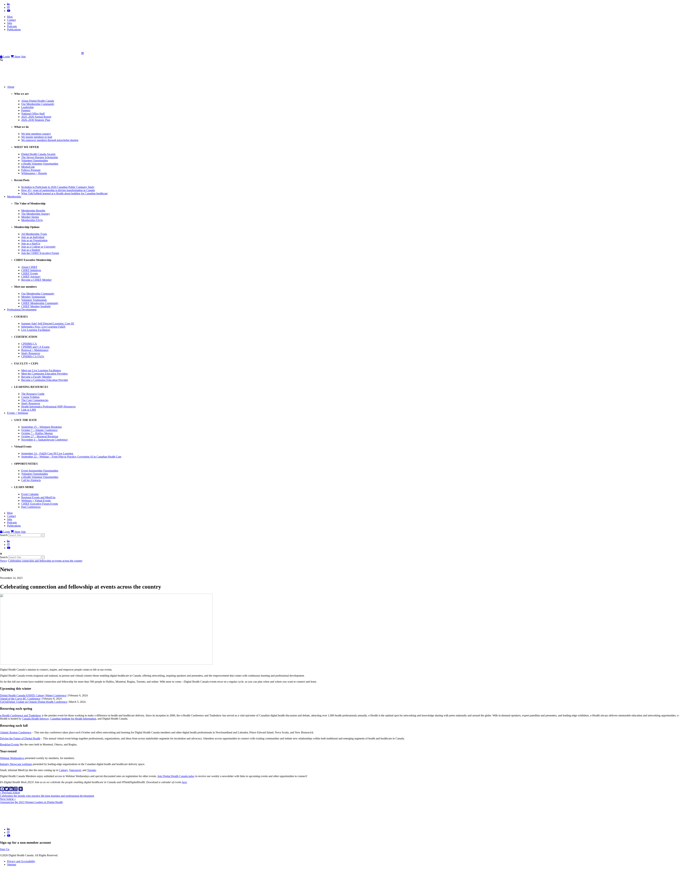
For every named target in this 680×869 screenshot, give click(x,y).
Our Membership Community (37, 104)
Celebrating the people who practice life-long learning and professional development (47, 794)
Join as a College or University (38, 246)
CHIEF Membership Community (39, 303)
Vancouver (75, 770)
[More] (21, 789)
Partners (25, 110)
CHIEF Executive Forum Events (39, 503)
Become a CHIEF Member (36, 279)
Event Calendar (30, 494)
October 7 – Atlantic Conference (39, 430)
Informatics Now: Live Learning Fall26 (43, 326)
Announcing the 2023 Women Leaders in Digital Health (31, 800)
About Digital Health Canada (37, 100)
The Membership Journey (35, 213)
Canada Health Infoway (35, 718)
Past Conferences (31, 506)
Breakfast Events (9, 744)
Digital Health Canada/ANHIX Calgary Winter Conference (33, 695)
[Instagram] (15, 789)
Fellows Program (30, 170)
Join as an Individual (32, 237)
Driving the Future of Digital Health (20, 738)
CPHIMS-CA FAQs (32, 356)
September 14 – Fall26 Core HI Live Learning (47, 453)
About (10, 86)
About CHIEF (29, 267)
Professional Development (21, 309)
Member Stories (30, 216)
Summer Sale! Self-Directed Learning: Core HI (47, 323)
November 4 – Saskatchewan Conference (44, 439)
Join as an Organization (34, 240)
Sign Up (4, 849)
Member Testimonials (33, 296)
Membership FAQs (32, 220)
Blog (10, 16)
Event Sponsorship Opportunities (39, 470)
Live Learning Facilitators (35, 329)
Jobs (9, 23)
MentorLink (28, 166)
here (184, 782)
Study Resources (30, 353)
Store (17, 56)
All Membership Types (34, 233)
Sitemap (11, 864)
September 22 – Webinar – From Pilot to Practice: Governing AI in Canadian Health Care (71, 456)
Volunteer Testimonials (34, 299)
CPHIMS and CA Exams (35, 346)
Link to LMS (28, 409)
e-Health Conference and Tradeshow (20, 715)
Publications (14, 29)
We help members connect (36, 133)
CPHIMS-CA (29, 343)
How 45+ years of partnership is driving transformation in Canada (58, 190)
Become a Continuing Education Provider (44, 379)
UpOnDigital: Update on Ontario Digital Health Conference (33, 701)
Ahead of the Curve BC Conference (20, 698)
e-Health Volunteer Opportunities (39, 163)
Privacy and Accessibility (21, 861)
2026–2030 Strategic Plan (35, 119)
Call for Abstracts (31, 480)
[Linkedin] (11, 789)
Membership (14, 196)
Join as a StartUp (30, 243)
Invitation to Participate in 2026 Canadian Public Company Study (57, 187)
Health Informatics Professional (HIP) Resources (48, 406)
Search (4, 535)
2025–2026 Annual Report (36, 116)
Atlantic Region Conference (15, 732)
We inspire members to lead (36, 136)
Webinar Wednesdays (12, 758)
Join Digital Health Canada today (176, 776)
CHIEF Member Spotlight (35, 306)
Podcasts (12, 26)
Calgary (63, 770)
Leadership (27, 107)
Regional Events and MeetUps (38, 497)
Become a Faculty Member (36, 376)
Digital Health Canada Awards (38, 154)
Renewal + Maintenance (35, 350)
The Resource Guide (32, 393)
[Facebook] (2, 789)
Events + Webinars (17, 412)
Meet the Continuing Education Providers (44, 373)
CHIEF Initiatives (31, 270)
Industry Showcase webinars (16, 764)
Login (6, 56)
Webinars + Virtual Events (36, 500)
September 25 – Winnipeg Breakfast (41, 426)
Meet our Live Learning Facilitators (41, 370)
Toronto (91, 770)
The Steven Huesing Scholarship (39, 157)
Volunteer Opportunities (34, 160)
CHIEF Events (29, 273)
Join (23, 56)
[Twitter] (6, 789)
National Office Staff (33, 113)
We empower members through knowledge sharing (49, 140)
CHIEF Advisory (31, 276)
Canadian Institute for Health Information (73, 718)
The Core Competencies (34, 400)
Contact (11, 19)
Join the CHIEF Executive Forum (40, 253)
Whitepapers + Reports (34, 173)
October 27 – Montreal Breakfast (39, 436)
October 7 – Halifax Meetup (37, 433)
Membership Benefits (33, 210)
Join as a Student (30, 249)
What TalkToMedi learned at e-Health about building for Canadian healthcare (64, 193)
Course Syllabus (30, 396)
